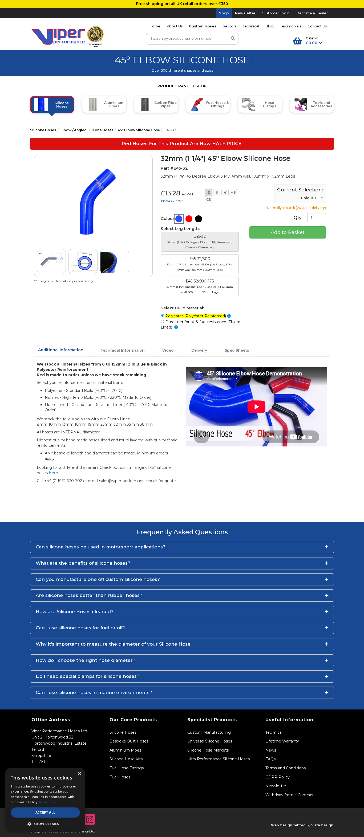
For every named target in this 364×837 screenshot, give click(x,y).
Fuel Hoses (120, 777)
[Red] (189, 219)
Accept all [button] (45, 812)
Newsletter (245, 13)
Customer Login (275, 13)
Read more (47, 802)
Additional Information (60, 349)
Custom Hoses (202, 26)
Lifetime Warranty (282, 741)
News (270, 750)
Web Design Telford (288, 825)
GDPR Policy (277, 777)
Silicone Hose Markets (208, 750)
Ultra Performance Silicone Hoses (218, 759)
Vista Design (322, 825)
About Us (175, 26)
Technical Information (122, 350)
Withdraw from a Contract (289, 795)
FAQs (270, 759)
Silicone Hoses (43, 130)
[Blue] (179, 219)
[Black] (198, 219)
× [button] (79, 774)
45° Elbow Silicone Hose (139, 130)
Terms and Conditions (285, 768)
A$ (233, 192)
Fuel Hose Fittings (127, 768)
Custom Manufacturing (209, 732)
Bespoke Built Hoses (129, 741)
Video (168, 350)
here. (54, 472)
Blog (269, 26)
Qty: (298, 217)
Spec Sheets (237, 350)
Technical (251, 26)
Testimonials (290, 26)
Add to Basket (288, 232)
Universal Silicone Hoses (209, 741)
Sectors (229, 26)
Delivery (199, 350)
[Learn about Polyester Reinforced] (229, 316)
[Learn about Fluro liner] (176, 327)
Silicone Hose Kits (126, 759)
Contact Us (317, 26)
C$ (208, 199)
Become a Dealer (312, 13)
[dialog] (45, 800)
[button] (182, 547)
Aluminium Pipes (125, 750)
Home (154, 26)
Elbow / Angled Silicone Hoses (86, 130)
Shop (224, 13)
